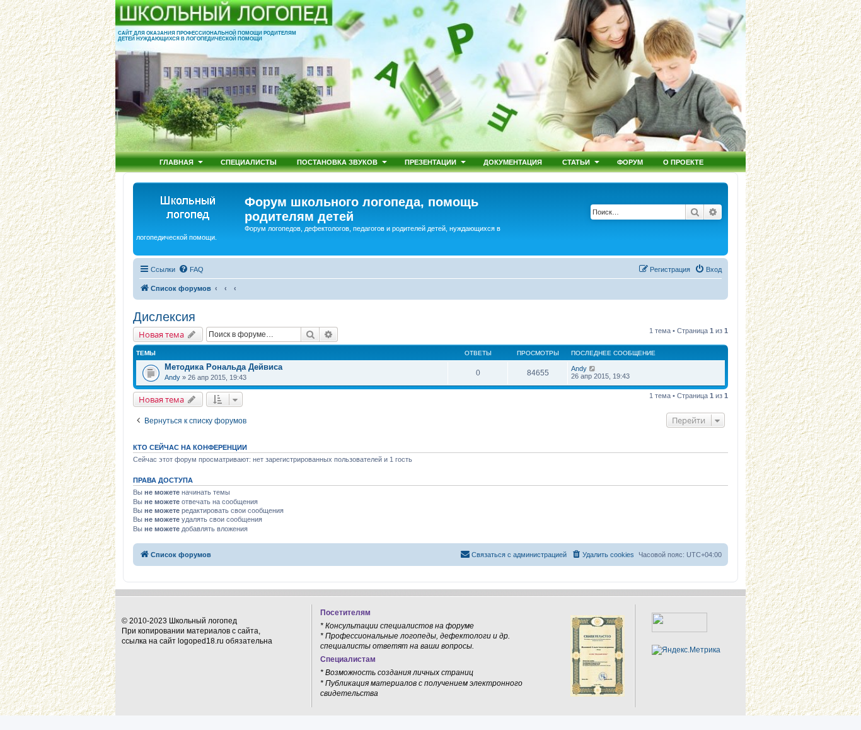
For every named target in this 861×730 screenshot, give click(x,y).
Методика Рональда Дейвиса (223, 367)
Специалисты (249, 162)
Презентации (430, 162)
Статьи (576, 162)
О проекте (683, 162)
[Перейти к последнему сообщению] (593, 368)
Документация (512, 162)
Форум (630, 162)
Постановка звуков (337, 162)
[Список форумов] (190, 205)
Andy (172, 377)
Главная (176, 162)
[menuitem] (191, 269)
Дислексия (164, 317)
